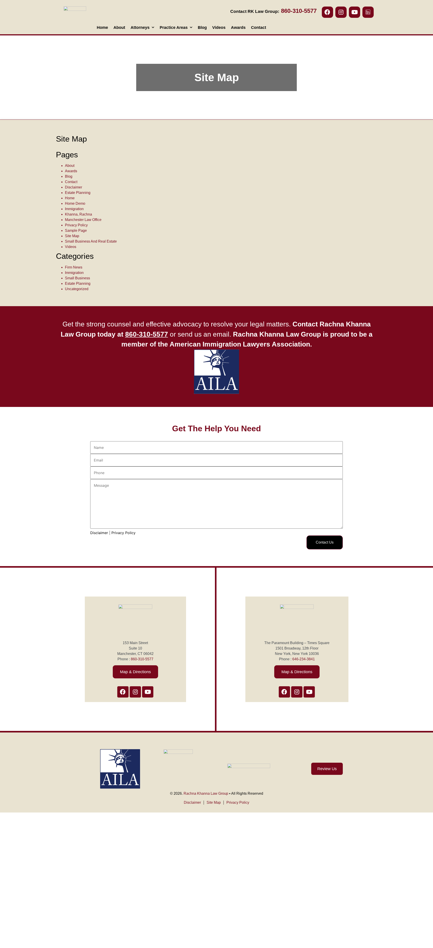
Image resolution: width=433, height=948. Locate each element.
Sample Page (76, 230)
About (119, 27)
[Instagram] (341, 12)
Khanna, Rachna (78, 214)
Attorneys (140, 27)
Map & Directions (135, 672)
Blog (202, 27)
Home (102, 27)
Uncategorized (76, 289)
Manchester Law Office (83, 220)
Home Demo (75, 203)
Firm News (73, 267)
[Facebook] (327, 12)
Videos (219, 27)
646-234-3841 (303, 659)
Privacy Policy (76, 225)
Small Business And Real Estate (91, 241)
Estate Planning (77, 193)
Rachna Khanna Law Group (206, 793)
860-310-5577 (142, 659)
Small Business (77, 278)
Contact (258, 27)
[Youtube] (354, 12)
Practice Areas (174, 27)
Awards (238, 27)
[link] (146, 334)
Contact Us (325, 542)
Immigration (74, 209)
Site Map (72, 236)
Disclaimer (73, 187)
